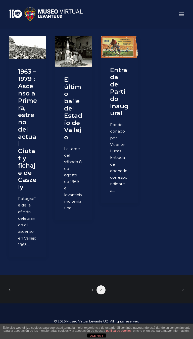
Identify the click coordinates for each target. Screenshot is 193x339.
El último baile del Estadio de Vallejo (73, 108)
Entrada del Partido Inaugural (119, 91)
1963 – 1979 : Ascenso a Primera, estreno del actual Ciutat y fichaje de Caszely (27, 129)
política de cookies (118, 330)
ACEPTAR (96, 335)
